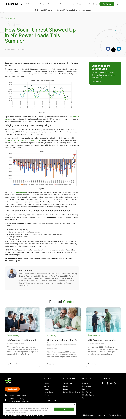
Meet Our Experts (88, 395)
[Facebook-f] (107, 383)
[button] (117, 3)
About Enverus (67, 383)
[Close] (74, 404)
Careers (65, 389)
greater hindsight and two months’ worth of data (23, 140)
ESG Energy (47, 395)
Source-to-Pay (48, 398)
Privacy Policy (101, 415)
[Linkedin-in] (103, 383)
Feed (84, 389)
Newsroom (85, 383)
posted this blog (19, 192)
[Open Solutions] (34, 4)
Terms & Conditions (115, 415)
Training (46, 386)
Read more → (12, 364)
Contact (65, 386)
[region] (39, 409)
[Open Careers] (83, 4)
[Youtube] (111, 383)
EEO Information (88, 415)
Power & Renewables (50, 401)
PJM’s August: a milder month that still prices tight (32, 340)
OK (64, 409)
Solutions (46, 383)
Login (84, 398)
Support (46, 389)
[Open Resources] (56, 4)
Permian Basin (48, 392)
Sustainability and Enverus (71, 392)
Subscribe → (96, 82)
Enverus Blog (86, 386)
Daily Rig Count (87, 392)
